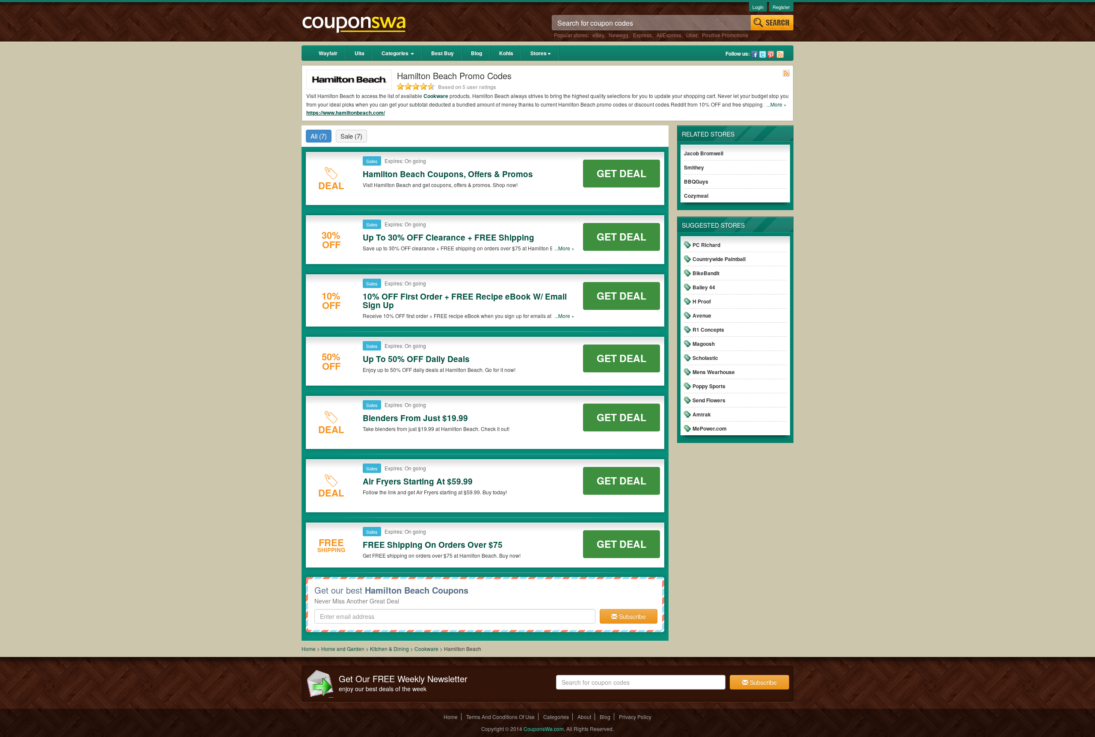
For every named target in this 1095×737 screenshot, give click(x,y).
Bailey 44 (704, 287)
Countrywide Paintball (719, 259)
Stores (538, 53)
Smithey (694, 167)
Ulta (359, 53)
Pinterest (770, 54)
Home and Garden (343, 648)
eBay (598, 35)
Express (642, 35)
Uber (691, 35)
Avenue (702, 315)
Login (758, 6)
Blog (476, 53)
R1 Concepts (708, 329)
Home (309, 648)
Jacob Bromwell (703, 153)
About (584, 716)
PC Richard (706, 245)
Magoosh (704, 344)
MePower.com (710, 428)
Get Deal (621, 173)
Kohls (506, 53)
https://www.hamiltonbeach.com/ (345, 112)
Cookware (435, 96)
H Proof (702, 301)
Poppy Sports (709, 386)
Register (781, 6)
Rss (780, 54)
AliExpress (669, 35)
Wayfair (328, 53)
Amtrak (702, 414)
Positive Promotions (725, 35)
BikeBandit (706, 273)
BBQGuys (696, 181)
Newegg (618, 35)
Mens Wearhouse (714, 372)
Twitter (762, 54)
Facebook (754, 54)
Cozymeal (696, 195)
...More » (776, 104)
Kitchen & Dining (390, 648)
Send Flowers (709, 400)
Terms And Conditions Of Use (500, 716)
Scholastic (705, 358)
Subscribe (631, 616)
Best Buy (442, 53)
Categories (396, 53)
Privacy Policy (635, 716)
